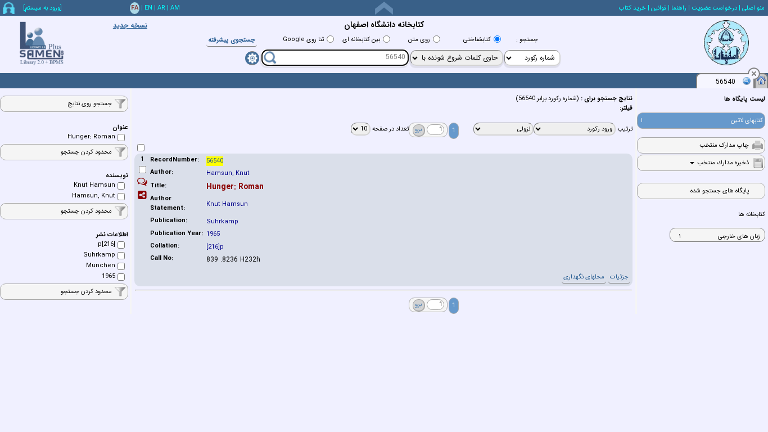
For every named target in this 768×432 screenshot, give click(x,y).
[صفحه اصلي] (761, 79)
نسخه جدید (130, 25)
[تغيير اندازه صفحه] (384, 8)
